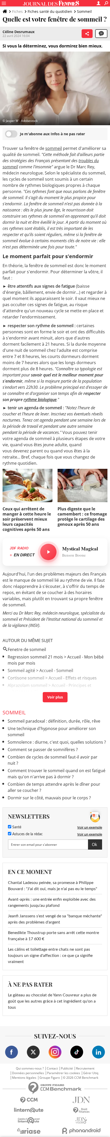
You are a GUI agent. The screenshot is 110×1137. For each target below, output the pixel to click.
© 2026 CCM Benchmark (80, 1078)
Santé (16, 827)
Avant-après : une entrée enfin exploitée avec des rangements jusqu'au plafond (52, 902)
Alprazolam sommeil (27, 685)
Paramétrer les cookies (63, 1073)
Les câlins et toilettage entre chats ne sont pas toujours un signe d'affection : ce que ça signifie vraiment (50, 955)
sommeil (53, 148)
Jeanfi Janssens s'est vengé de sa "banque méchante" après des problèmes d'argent (55, 919)
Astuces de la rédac (27, 834)
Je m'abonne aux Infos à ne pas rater (52, 133)
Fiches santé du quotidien (50, 11)
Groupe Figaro (49, 1078)
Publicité (67, 1068)
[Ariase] (29, 1131)
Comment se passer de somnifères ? (43, 749)
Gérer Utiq (90, 1073)
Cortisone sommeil (26, 678)
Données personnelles (28, 1073)
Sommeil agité (21, 670)
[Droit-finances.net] (81, 1110)
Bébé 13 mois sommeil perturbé (39, 699)
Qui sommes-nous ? (30, 1068)
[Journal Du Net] (81, 1100)
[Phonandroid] (81, 1131)
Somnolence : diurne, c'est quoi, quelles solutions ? (57, 742)
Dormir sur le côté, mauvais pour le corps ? (49, 798)
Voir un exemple (89, 827)
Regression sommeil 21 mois (35, 657)
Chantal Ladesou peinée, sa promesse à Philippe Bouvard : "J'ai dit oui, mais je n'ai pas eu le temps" (52, 886)
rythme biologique (40, 399)
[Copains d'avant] (29, 1120)
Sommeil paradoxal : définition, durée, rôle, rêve (54, 721)
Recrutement (85, 1068)
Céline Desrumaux (19, 31)
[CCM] (29, 1100)
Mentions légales (24, 1078)
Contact (52, 1068)
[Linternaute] (29, 1110)
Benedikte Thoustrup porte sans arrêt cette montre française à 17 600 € (53, 936)
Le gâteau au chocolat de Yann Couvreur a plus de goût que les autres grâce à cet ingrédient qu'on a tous (52, 1001)
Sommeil (84, 11)
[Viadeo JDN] (81, 1120)
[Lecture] (48, 552)
